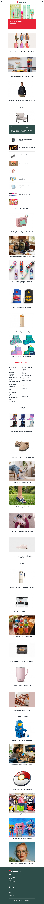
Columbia (10, 883)
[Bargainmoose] (22, 2)
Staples (10, 878)
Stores (10, 874)
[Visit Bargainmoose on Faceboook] (11, 888)
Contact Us (11, 893)
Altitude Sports (12, 877)
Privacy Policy (11, 895)
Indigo (10, 880)
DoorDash (10, 875)
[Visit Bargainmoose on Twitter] (9, 888)
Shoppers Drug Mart (12, 881)
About (10, 892)
